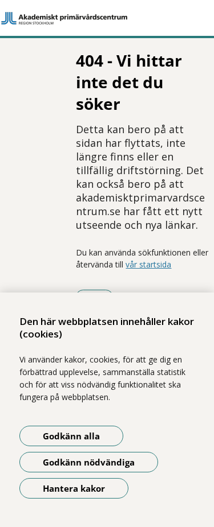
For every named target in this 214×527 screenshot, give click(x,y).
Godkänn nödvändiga (89, 462)
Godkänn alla (71, 436)
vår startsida (148, 264)
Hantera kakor (74, 488)
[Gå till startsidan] (107, 18)
